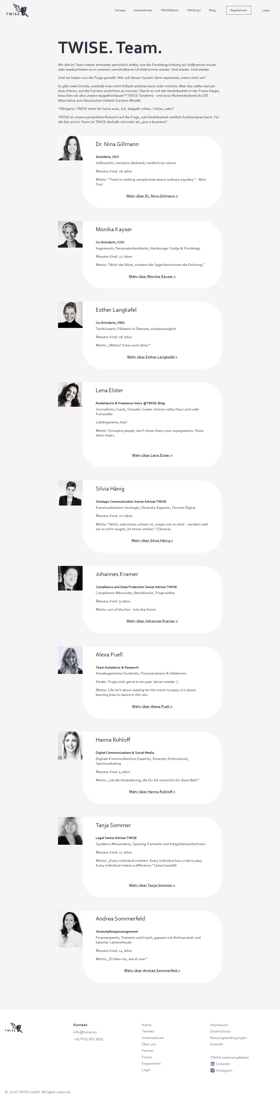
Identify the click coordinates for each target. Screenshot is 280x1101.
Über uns (149, 1044)
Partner (148, 1050)
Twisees (120, 10)
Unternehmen (142, 10)
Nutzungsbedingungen (228, 1037)
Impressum (219, 1024)
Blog (212, 10)
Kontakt (216, 1044)
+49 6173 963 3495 (88, 1038)
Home (146, 1024)
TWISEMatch (169, 10)
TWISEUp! (194, 10)
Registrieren (239, 10)
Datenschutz (220, 1031)
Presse (147, 1057)
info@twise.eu (85, 1032)
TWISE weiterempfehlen (229, 1057)
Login (266, 10)
